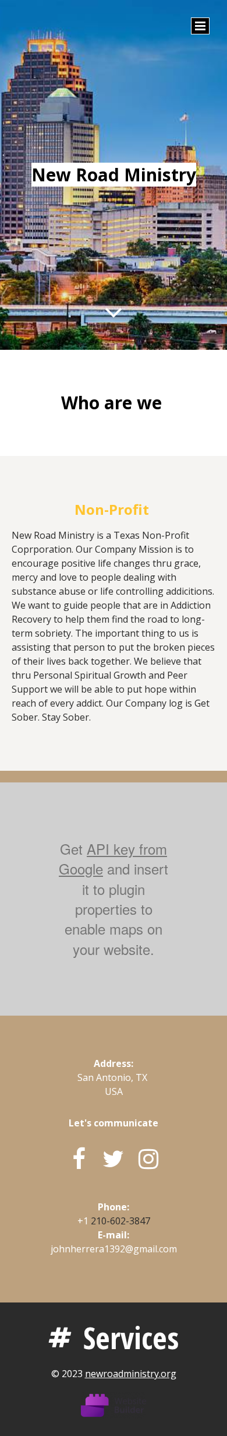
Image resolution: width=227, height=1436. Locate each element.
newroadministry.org (130, 1373)
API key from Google (113, 858)
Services (131, 1337)
